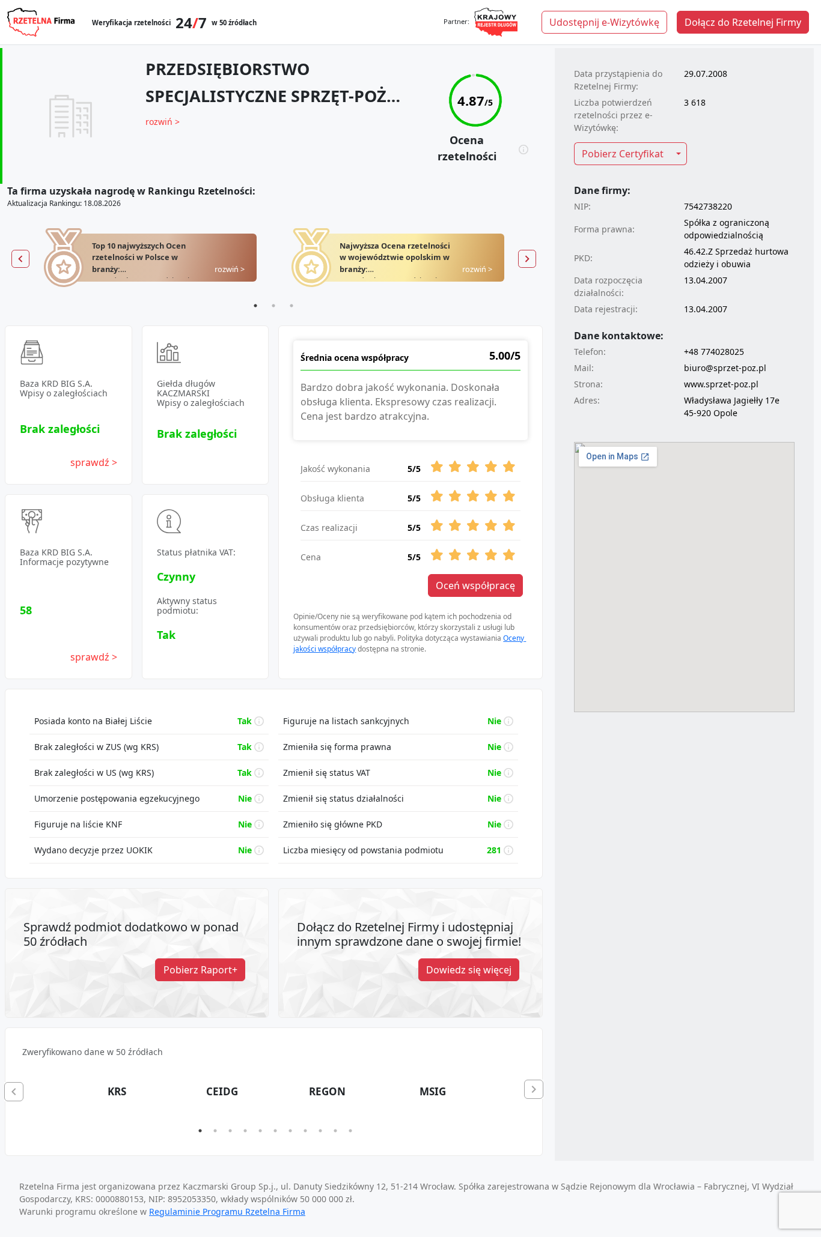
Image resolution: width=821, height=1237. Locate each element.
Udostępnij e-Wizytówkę (604, 22)
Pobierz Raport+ (200, 969)
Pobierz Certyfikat (623, 153)
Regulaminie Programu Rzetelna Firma (227, 1211)
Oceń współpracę (475, 585)
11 (350, 1131)
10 (335, 1131)
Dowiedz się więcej (468, 969)
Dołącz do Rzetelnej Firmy (743, 22)
